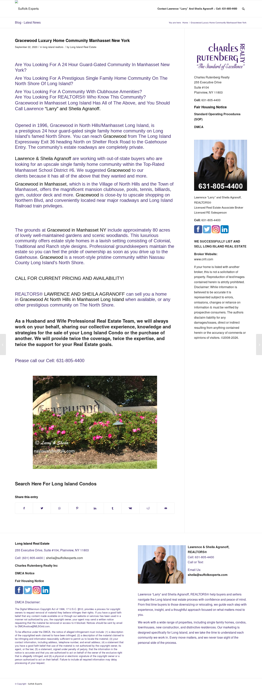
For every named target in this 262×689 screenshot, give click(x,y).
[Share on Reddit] (148, 508)
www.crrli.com (203, 259)
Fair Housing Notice (210, 106)
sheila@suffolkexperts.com (64, 558)
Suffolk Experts (35, 683)
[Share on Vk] (130, 508)
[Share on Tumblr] (112, 508)
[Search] (243, 8)
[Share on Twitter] (41, 508)
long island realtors (53, 47)
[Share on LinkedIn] (95, 508)
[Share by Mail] (166, 508)
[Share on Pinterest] (77, 508)
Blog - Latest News (28, 22)
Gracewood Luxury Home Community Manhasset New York (72, 40)
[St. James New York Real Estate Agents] (3, 344)
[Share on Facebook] (24, 508)
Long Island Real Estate (83, 47)
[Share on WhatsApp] (59, 508)
